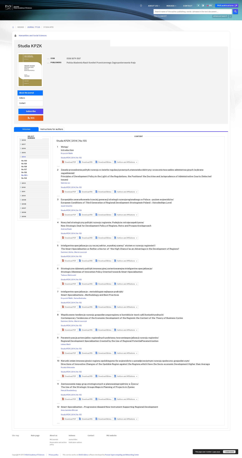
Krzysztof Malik (67, 153)
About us (153, 6)
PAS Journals (54, 439)
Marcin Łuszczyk (80, 252)
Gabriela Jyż (65, 183)
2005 (24, 216)
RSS (32, 118)
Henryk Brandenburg (69, 390)
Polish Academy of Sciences (34, 455)
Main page (35, 436)
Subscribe (31, 111)
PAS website (111, 436)
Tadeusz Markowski (68, 275)
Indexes (171, 6)
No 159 (24, 164)
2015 (24, 153)
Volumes (26, 129)
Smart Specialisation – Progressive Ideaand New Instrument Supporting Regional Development (109, 407)
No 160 (24, 161)
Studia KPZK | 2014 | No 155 (71, 158)
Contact (187, 6)
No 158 (24, 167)
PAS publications (225, 6)
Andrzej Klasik (66, 229)
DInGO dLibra (83, 455)
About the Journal (26, 93)
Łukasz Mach (66, 344)
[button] (69, 162)
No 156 (24, 172)
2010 (24, 196)
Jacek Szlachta (66, 206)
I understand (229, 452)
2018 (24, 140)
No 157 (24, 169)
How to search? (160, 16)
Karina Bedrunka (80, 298)
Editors (22, 98)
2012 (24, 187)
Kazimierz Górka (67, 252)
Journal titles (33, 27)
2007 (24, 208)
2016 (24, 148)
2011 (23, 191)
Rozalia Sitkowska (68, 367)
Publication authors (75, 442)
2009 (24, 200)
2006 (24, 212)
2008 (24, 204)
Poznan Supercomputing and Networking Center (122, 455)
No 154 (24, 178)
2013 (24, 183)
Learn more (216, 452)
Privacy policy (53, 455)
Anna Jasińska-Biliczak (69, 410)
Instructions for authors (51, 129)
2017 (24, 144)
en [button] (210, 6)
